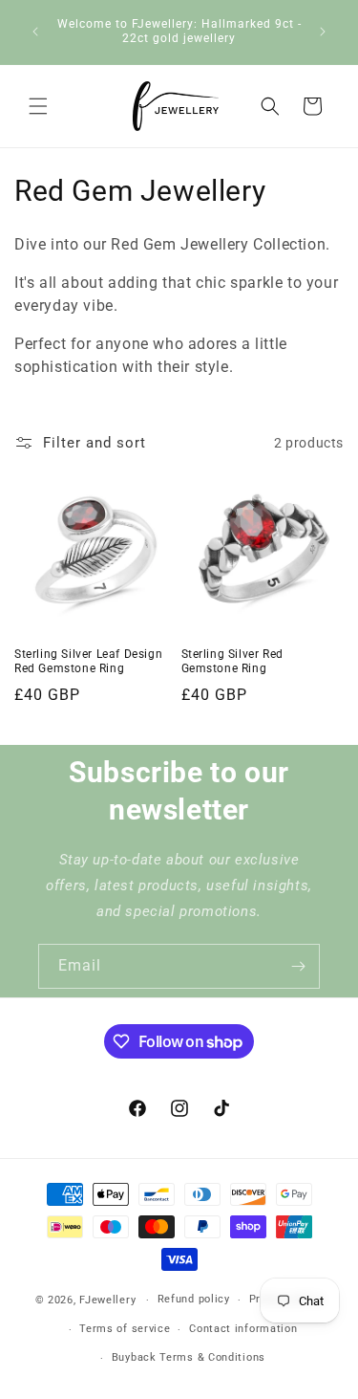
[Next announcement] (323, 32)
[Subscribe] (298, 966)
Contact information (243, 1328)
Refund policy (194, 1299)
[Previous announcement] (35, 32)
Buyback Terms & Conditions (188, 1357)
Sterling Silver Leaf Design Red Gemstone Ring (88, 661)
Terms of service (124, 1328)
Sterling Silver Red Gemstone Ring (232, 661)
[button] (38, 106)
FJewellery (107, 1300)
